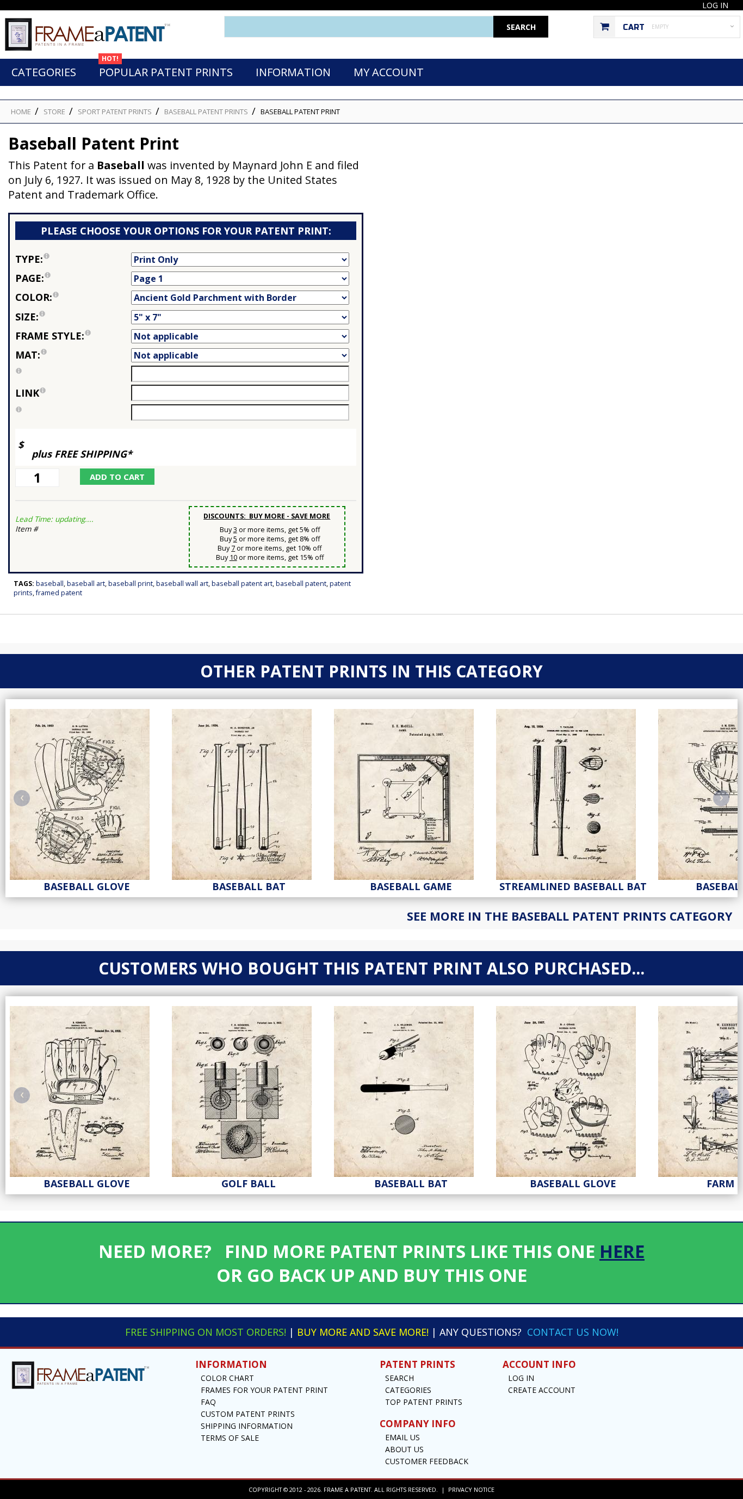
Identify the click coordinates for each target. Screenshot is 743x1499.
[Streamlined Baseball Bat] (572, 792)
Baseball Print (130, 583)
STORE (54, 111)
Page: (73, 277)
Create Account (541, 1390)
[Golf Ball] (248, 1089)
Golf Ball (248, 1183)
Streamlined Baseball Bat (573, 886)
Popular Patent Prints (166, 69)
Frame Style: (73, 335)
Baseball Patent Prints (206, 111)
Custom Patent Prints (248, 1414)
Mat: (73, 354)
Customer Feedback (426, 1461)
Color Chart (227, 1378)
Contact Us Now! (572, 1331)
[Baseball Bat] (248, 792)
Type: (73, 258)
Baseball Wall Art (182, 583)
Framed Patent (59, 592)
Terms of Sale (230, 1438)
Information (293, 72)
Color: (73, 296)
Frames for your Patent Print (264, 1390)
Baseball (50, 583)
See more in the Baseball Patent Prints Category (569, 916)
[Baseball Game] (410, 792)
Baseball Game (411, 886)
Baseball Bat (249, 886)
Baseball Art (86, 583)
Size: (73, 316)
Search (399, 1378)
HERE (622, 1251)
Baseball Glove (87, 886)
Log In (715, 5)
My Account (389, 72)
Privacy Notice (471, 1489)
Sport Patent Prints (115, 111)
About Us (404, 1449)
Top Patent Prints (423, 1402)
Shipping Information (247, 1426)
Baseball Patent (301, 583)
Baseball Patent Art (242, 583)
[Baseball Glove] (86, 792)
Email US (402, 1437)
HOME (21, 111)
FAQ (208, 1402)
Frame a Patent (347, 1489)
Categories (43, 72)
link (27, 392)
